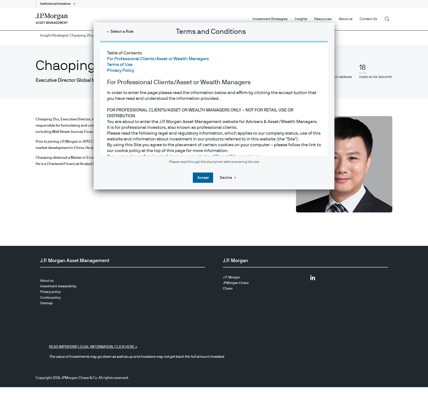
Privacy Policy (120, 70)
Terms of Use (119, 64)
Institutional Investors (55, 3)
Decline (226, 177)
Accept (203, 177)
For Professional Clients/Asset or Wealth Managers (158, 59)
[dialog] (214, 202)
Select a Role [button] (122, 32)
